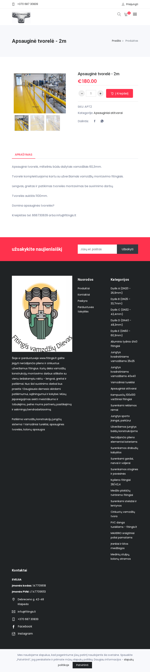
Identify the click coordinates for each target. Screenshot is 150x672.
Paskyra (82, 301)
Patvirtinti (82, 665)
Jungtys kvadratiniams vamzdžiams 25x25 (123, 356)
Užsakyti (127, 249)
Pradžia (116, 41)
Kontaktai (84, 294)
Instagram (25, 633)
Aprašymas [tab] (23, 154)
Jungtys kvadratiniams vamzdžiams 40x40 (123, 371)
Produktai (84, 288)
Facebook (24, 626)
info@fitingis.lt (27, 611)
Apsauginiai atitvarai (108, 113)
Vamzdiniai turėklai (123, 382)
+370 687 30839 (27, 4)
